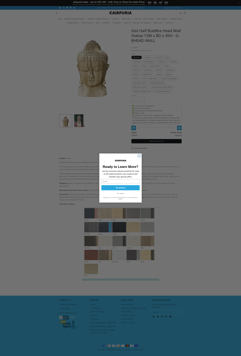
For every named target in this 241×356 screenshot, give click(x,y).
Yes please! (120, 187)
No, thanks (120, 193)
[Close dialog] (139, 156)
